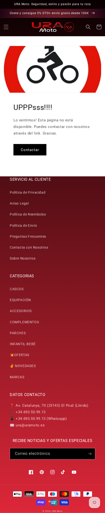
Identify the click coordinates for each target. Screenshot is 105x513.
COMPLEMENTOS (24, 322)
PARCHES (18, 333)
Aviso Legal (19, 203)
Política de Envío (23, 225)
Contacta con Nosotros (29, 247)
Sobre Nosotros (22, 258)
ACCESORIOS (21, 311)
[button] (6, 27)
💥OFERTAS (19, 355)
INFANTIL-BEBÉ (23, 344)
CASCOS (17, 289)
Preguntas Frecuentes (28, 236)
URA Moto (57, 511)
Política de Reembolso (28, 214)
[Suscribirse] (89, 453)
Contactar (30, 150)
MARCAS (17, 377)
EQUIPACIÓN (20, 300)
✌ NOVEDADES (23, 366)
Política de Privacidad (27, 192)
